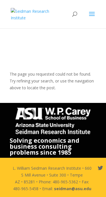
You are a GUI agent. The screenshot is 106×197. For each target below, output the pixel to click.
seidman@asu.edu (72, 188)
